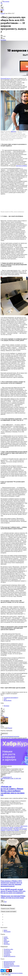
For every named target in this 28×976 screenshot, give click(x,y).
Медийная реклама (9, 963)
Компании (6, 941)
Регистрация (7, 931)
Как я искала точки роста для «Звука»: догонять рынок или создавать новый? (14, 827)
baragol (2, 13)
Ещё (5, 901)
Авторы (6, 942)
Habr (9, 974)
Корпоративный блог (9, 961)
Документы (7, 953)
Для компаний (7, 952)
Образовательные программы (11, 965)
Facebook (5, 736)
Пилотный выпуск (6, 78)
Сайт (2, 736)
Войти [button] (2, 9)
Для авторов (7, 950)
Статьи (5, 937)
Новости (6, 938)
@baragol (9, 728)
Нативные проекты (9, 964)
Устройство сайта (8, 949)
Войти (5, 930)
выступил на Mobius (21, 165)
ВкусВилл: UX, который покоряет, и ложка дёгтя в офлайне (14, 829)
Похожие (12, 908)
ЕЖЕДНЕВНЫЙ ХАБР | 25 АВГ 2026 (11, 778)
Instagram (10, 736)
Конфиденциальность (9, 956)
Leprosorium (16, 736)
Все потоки (6, 1)
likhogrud (13, 131)
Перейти (3, 774)
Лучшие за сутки (5, 908)
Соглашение (7, 955)
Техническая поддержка (16, 973)
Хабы (5, 939)
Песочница (7, 944)
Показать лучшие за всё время (8, 911)
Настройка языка (5, 973)
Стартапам (6, 967)
